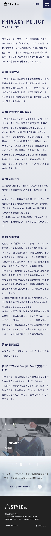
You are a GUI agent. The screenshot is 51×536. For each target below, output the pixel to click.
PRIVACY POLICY (11, 526)
